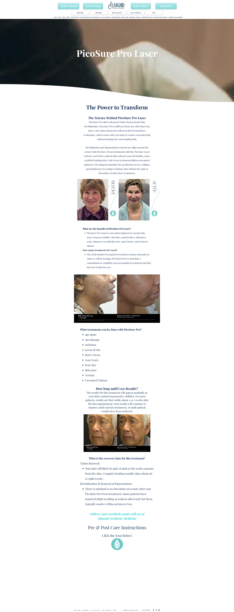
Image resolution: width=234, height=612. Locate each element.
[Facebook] (156, 610)
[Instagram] (159, 610)
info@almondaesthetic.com (130, 610)
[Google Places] (153, 610)
